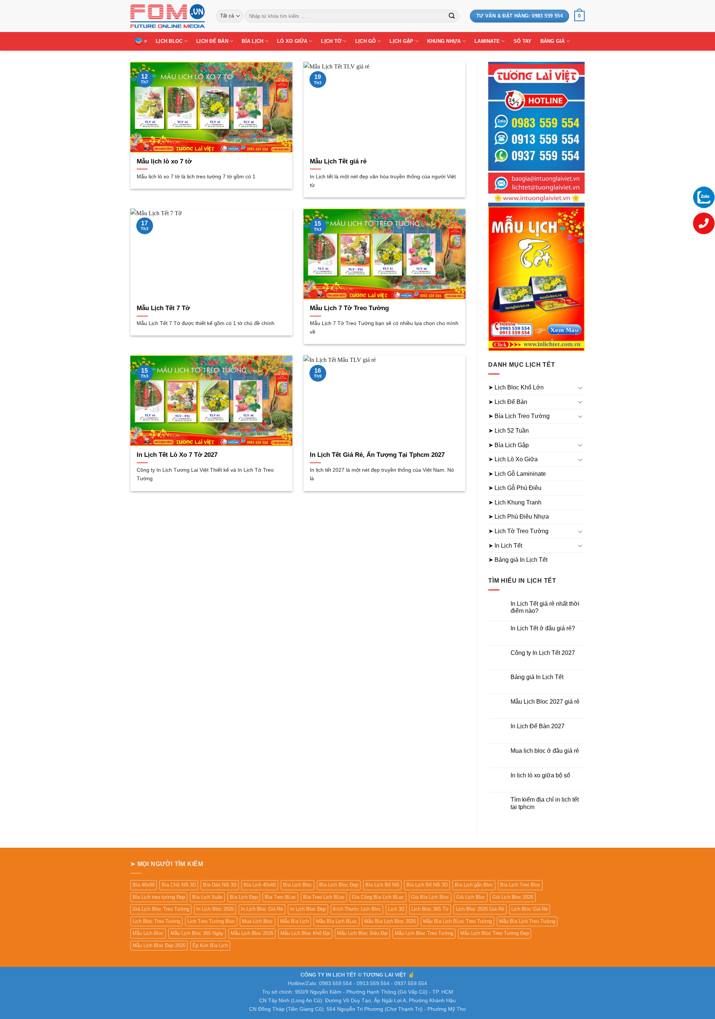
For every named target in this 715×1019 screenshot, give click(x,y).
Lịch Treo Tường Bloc (211, 921)
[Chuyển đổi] (580, 387)
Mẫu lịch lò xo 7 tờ (164, 161)
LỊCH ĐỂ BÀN (212, 41)
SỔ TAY (523, 41)
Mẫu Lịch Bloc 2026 (252, 933)
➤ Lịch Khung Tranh (514, 502)
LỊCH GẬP (401, 41)
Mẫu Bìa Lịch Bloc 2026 (390, 921)
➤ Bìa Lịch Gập (508, 445)
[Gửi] (451, 16)
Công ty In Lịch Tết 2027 (543, 653)
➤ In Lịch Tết (505, 545)
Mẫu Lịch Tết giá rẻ (338, 161)
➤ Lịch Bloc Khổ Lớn (516, 387)
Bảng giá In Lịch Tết (537, 677)
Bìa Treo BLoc (280, 897)
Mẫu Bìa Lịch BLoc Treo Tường (457, 921)
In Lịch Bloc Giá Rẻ (262, 909)
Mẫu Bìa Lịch (294, 921)
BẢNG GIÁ (552, 41)
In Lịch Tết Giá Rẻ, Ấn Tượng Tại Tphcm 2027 (377, 454)
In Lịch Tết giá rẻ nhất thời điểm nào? (545, 607)
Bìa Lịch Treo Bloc (520, 885)
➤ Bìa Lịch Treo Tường (519, 416)
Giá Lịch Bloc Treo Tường (161, 909)
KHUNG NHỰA (444, 41)
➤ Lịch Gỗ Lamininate (517, 474)
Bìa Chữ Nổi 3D (179, 885)
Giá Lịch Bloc (470, 897)
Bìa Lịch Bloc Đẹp (338, 885)
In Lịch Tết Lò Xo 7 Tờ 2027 (177, 454)
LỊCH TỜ (331, 41)
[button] (579, 16)
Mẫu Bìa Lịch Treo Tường (527, 921)
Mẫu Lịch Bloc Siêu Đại (362, 933)
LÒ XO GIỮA (292, 41)
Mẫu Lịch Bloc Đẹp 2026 (159, 945)
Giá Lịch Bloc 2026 (512, 897)
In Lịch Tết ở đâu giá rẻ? (543, 628)
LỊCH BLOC (169, 41)
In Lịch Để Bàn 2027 (538, 726)
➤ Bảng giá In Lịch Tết (517, 560)
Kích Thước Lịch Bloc (357, 909)
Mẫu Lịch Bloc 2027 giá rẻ (545, 701)
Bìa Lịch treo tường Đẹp (159, 897)
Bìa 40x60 (144, 885)
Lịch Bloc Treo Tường (156, 921)
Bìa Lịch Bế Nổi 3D (427, 885)
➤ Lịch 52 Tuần (508, 430)
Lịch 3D (396, 909)
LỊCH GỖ (365, 41)
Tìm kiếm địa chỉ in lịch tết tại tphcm (545, 803)
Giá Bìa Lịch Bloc (430, 897)
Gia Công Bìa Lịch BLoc (378, 897)
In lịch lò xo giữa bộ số (540, 775)
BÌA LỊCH (252, 41)
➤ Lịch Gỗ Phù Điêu (514, 488)
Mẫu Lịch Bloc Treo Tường (424, 933)
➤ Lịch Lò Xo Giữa (513, 459)
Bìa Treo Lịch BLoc (324, 897)
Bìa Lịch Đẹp (244, 897)
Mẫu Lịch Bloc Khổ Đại (305, 933)
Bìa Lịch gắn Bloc (474, 885)
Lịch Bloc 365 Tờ (430, 909)
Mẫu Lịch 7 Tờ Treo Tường (349, 308)
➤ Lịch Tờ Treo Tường (518, 531)
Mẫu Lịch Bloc (148, 933)
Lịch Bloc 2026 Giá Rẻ (480, 909)
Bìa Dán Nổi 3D (219, 885)
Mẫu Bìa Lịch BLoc (336, 921)
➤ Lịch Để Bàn (507, 402)
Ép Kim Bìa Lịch (210, 945)
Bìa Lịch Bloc (297, 885)
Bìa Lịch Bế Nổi (382, 885)
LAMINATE (487, 41)
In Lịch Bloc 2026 (215, 909)
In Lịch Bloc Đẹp (308, 909)
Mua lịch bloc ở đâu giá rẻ (545, 751)
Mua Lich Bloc (257, 921)
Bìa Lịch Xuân (207, 897)
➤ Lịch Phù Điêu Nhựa (518, 516)
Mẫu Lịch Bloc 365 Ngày (197, 933)
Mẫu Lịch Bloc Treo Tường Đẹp (494, 933)
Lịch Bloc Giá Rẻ (529, 909)
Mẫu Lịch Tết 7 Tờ (163, 308)
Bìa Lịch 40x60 (260, 885)
